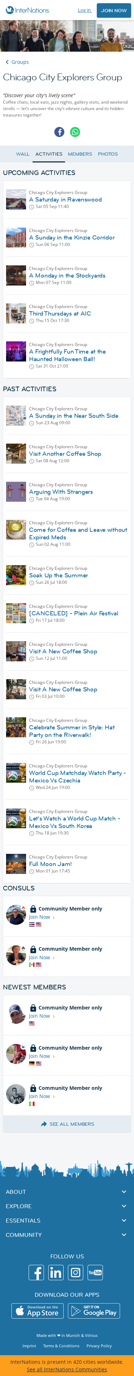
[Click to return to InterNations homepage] (28, 10)
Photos (108, 154)
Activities (48, 154)
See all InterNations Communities (67, 1369)
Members (80, 154)
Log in (85, 10)
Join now (114, 10)
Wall (23, 154)
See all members (72, 1124)
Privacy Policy (99, 1345)
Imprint (29, 1345)
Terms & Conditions (61, 1345)
